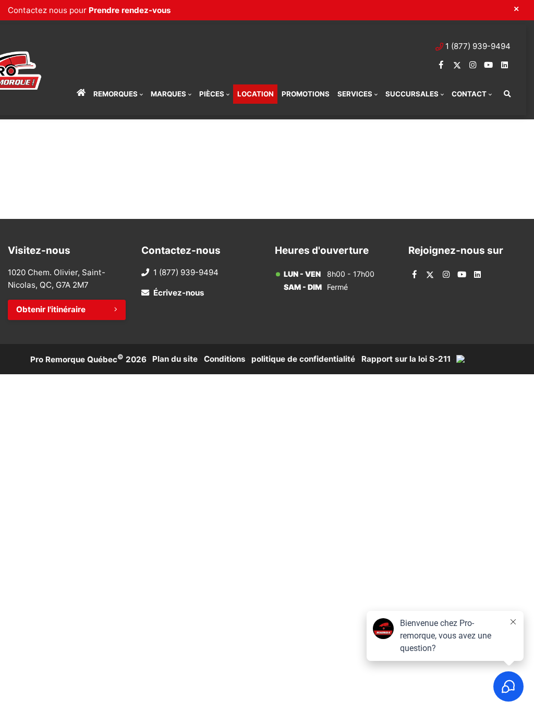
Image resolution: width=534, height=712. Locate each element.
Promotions (306, 94)
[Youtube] (488, 65)
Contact (469, 94)
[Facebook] (441, 65)
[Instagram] (473, 65)
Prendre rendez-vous (130, 10)
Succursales (412, 94)
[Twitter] (457, 65)
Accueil (80, 93)
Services (354, 94)
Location (255, 94)
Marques (168, 94)
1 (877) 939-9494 (478, 46)
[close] (516, 9)
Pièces (211, 94)
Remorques (115, 94)
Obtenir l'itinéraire (51, 309)
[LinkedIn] (505, 65)
